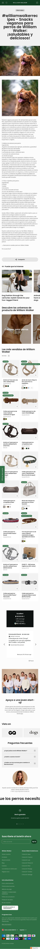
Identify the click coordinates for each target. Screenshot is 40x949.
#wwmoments (6, 860)
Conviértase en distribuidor (9, 869)
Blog (3, 863)
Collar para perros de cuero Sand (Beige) (28, 412)
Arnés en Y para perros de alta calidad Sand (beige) (10, 473)
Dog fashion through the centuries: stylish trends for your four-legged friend (15, 297)
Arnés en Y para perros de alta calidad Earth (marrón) (10, 444)
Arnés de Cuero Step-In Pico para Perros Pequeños (29, 381)
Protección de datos (7, 899)
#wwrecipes (20, 10)
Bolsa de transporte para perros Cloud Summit (28, 502)
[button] (4, 644)
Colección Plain (26, 866)
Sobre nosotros (6, 854)
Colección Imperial (27, 857)
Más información (6, 924)
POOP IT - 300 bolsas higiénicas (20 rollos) (28, 565)
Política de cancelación (8, 897)
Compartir (21, 259)
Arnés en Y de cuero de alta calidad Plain (10, 380)
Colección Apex (26, 854)
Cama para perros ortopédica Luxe (28, 443)
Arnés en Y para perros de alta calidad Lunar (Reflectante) (10, 566)
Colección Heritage (27, 874)
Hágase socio (5, 871)
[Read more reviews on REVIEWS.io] (20, 624)
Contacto (4, 857)
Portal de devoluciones (8, 886)
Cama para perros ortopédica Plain (9, 501)
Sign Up (34, 841)
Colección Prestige (27, 869)
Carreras (4, 866)
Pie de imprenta (6, 902)
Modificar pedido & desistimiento (9, 907)
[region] (20, 644)
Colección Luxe (26, 860)
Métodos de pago (7, 889)
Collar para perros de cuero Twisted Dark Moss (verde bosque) (28, 473)
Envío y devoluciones (8, 883)
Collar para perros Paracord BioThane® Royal (9, 533)
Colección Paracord (27, 863)
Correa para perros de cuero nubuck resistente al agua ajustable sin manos (29, 534)
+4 (31, 388)
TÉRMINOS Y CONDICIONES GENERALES (9, 893)
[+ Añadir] (17, 375)
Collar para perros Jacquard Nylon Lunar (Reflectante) (29, 595)
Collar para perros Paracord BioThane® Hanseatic (9, 595)
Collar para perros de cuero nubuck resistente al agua (10, 412)
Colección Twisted (27, 871)
